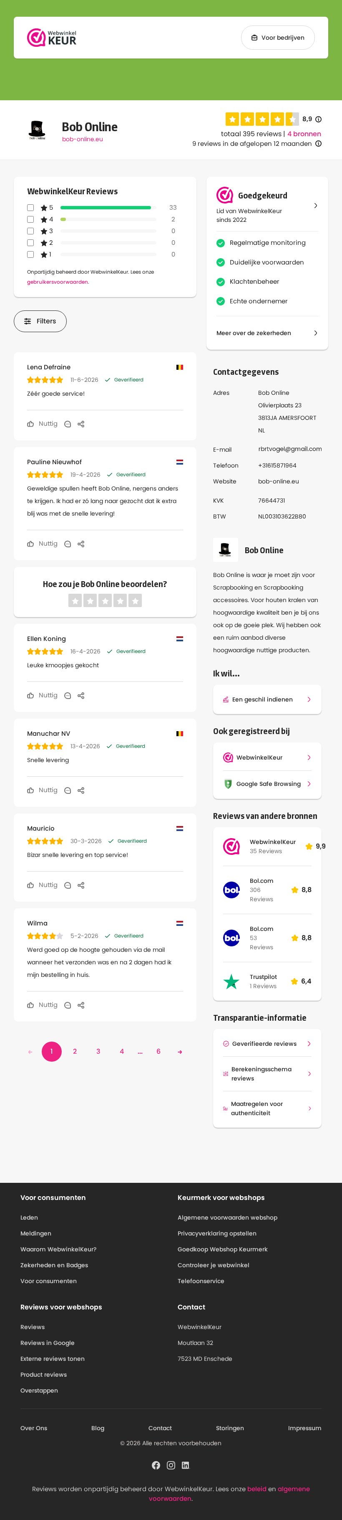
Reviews (32, 1327)
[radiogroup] (262, 119)
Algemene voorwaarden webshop (227, 1217)
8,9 (312, 119)
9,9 (321, 846)
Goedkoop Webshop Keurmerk (223, 1249)
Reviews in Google (47, 1343)
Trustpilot (263, 977)
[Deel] (81, 423)
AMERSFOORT (298, 418)
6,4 (306, 981)
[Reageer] (67, 423)
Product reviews (43, 1374)
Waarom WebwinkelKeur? (58, 1249)
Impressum (305, 1428)
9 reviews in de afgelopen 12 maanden (252, 143)
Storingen (230, 1428)
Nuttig (47, 423)
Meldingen (35, 1233)
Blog (97, 1428)
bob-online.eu (82, 139)
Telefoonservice (201, 1281)
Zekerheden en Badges (54, 1265)
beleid (257, 1488)
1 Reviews (263, 986)
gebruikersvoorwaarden (57, 281)
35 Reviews (266, 851)
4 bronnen (304, 134)
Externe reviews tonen (52, 1359)
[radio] (232, 119)
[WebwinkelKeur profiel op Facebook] (156, 1465)
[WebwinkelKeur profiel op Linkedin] (186, 1465)
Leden (29, 1217)
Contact (160, 1428)
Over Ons (33, 1428)
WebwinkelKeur (273, 842)
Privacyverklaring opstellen (217, 1233)
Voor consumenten (48, 1281)
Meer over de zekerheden (253, 333)
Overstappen (39, 1390)
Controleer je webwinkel (213, 1265)
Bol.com (262, 881)
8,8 (307, 890)
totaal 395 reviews (251, 134)
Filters (46, 321)
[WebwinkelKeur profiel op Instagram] (171, 1465)
